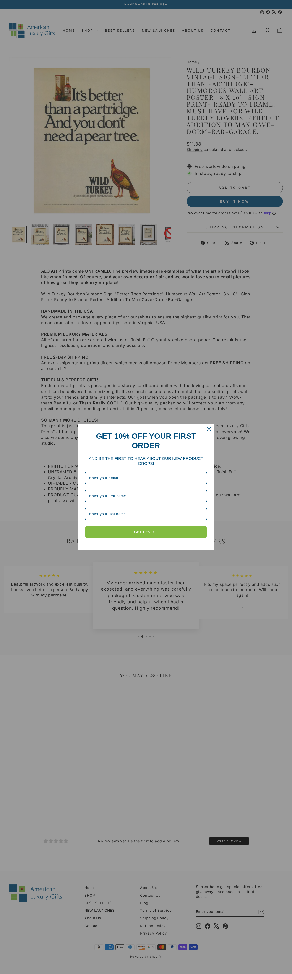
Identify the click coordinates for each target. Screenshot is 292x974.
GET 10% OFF (146, 532)
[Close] (208, 429)
